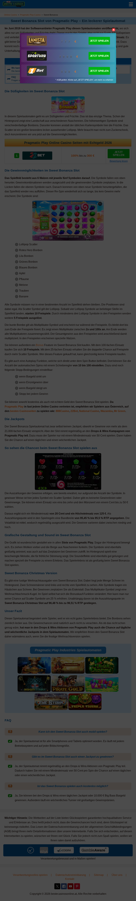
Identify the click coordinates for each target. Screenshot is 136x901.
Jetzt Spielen (99, 40)
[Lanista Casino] (37, 41)
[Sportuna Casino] (37, 56)
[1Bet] (37, 71)
